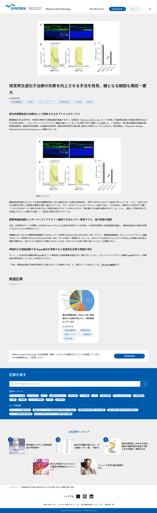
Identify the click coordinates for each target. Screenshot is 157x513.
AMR (13, 400)
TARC (49, 400)
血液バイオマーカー (57, 395)
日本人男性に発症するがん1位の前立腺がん (122, 410)
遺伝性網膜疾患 (16, 102)
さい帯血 (84, 395)
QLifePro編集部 (111, 264)
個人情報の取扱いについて (91, 505)
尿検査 (22, 400)
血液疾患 (60, 400)
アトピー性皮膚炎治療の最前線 (21, 414)
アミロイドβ (33, 395)
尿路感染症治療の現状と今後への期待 (91, 410)
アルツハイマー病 (17, 395)
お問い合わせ (49, 505)
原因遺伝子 (87, 334)
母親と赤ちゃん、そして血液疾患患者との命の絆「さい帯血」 (54, 410)
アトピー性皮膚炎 (36, 400)
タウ (44, 395)
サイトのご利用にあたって (68, 505)
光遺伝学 (30, 102)
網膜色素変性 (85, 330)
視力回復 (78, 102)
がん (94, 395)
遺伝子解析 (68, 339)
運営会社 (109, 505)
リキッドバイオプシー (122, 395)
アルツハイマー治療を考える (20, 410)
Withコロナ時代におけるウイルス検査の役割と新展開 (53, 414)
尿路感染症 (138, 395)
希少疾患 (73, 395)
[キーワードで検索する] (145, 384)
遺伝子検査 (105, 395)
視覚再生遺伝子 (64, 102)
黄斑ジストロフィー (71, 334)
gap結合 (89, 102)
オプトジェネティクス (46, 102)
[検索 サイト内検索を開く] (150, 8)
